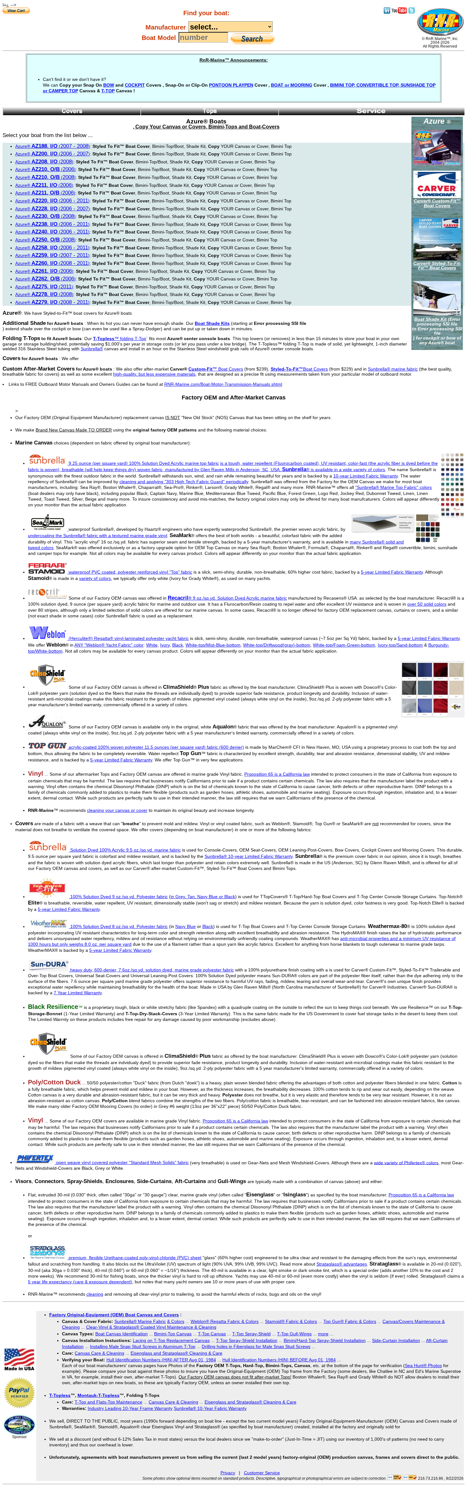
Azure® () (52, 146)
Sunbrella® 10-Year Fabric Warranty (210, 1408)
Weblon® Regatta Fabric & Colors (225, 1321)
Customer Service (262, 1472)
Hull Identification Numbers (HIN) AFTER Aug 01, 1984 (161, 1359)
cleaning (94, 1294)
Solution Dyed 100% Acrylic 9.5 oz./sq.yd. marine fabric (125, 849)
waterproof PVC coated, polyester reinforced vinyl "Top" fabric (130, 572)
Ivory (165, 645)
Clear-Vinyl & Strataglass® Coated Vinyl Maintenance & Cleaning (151, 1327)
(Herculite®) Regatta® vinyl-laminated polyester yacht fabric (129, 638)
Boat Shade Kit (430, 319)
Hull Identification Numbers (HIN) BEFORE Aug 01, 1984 (279, 1359)
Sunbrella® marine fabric (393, 369)
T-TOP (108, 90)
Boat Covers (215, 369)
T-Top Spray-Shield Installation (246, 1340)
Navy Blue (185, 926)
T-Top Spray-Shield (251, 1333)
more (323, 1333)
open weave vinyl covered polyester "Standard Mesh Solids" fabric (122, 1162)
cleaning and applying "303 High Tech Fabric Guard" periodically (183, 481)
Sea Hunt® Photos (423, 1365)
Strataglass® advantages (341, 1264)
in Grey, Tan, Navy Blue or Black (203, 896)
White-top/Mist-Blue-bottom (213, 645)
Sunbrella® (92, 348)
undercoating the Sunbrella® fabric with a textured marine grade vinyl (97, 535)
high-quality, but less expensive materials (154, 374)
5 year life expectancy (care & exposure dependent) (80, 1281)
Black (177, 645)
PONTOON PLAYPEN (231, 85)
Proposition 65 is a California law (277, 774)
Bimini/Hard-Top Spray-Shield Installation (325, 1340)
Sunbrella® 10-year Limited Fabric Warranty (249, 856)
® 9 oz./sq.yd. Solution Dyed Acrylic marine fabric (227, 598)
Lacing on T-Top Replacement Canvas (171, 1340)
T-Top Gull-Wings (294, 1333)
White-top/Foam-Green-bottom (344, 645)
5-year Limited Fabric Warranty (392, 572)
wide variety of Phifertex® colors (406, 1162)
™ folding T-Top (119, 338)
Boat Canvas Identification (121, 1333)
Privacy (227, 1472)
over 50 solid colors (426, 604)
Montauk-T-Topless (98, 1395)
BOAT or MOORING (291, 85)
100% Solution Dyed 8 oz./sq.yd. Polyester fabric (119, 926)
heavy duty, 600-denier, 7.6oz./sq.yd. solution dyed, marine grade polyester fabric (151, 969)
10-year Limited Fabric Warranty (365, 475)
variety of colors (95, 578)
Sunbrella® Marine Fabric (140, 1321)
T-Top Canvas (212, 1333)
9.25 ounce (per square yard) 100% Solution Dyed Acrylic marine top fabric (144, 463)
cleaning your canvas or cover (117, 810)
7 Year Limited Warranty (78, 992)
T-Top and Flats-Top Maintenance (108, 1402)
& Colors (175, 1321)
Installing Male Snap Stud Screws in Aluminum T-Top (142, 1346)
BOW (108, 85)
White (152, 645)
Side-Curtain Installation (396, 1340)
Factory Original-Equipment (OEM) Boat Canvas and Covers (114, 1314)
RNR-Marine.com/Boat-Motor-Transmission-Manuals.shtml (223, 384)
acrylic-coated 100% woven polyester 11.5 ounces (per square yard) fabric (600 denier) (156, 747)
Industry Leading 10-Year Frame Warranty (130, 1408)
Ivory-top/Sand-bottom (400, 645)
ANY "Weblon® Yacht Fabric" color (109, 645)
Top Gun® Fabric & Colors (349, 1321)
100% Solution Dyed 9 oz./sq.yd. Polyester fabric (119, 896)
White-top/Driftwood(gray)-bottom (276, 645)
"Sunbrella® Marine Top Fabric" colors (393, 487)
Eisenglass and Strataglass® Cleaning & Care (176, 1353)
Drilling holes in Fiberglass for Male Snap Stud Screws (256, 1346)
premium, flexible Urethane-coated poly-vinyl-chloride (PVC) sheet (134, 1257)
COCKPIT (135, 85)
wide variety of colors (364, 469)
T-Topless (60, 1395)
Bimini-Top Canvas (173, 1333)
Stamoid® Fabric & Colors (291, 1321)
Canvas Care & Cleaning (99, 1353)
